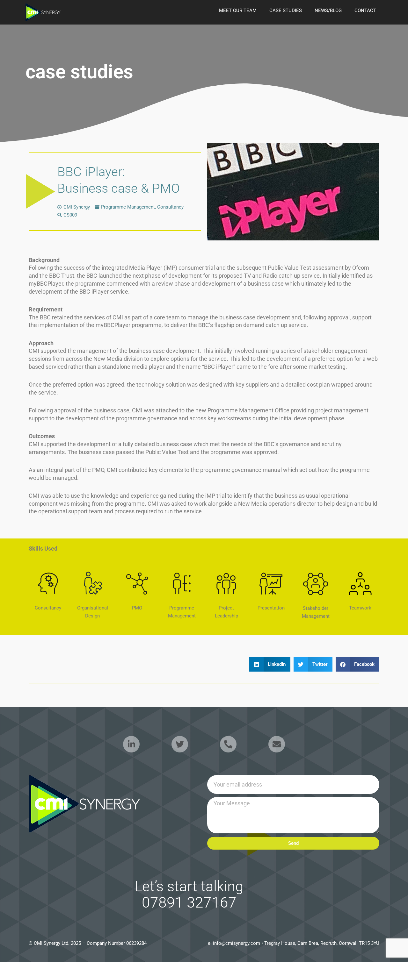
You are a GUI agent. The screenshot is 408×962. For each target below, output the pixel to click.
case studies (285, 10)
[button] (270, 664)
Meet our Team (238, 10)
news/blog (328, 10)
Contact (365, 10)
